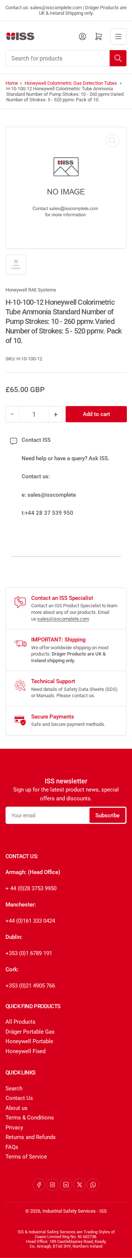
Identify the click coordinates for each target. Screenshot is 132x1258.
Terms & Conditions (30, 1117)
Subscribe (107, 815)
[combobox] (66, 58)
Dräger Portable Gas (30, 1031)
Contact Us (19, 1098)
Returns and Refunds (31, 1137)
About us (16, 1108)
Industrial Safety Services (69, 1211)
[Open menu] (118, 36)
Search (14, 1088)
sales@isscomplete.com (63, 619)
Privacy (14, 1127)
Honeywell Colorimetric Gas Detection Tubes (71, 83)
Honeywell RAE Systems (31, 290)
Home (12, 83)
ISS (103, 1211)
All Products (21, 1021)
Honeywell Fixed (25, 1051)
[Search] (118, 58)
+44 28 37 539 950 (49, 513)
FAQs (12, 1147)
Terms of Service (26, 1156)
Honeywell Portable (29, 1041)
